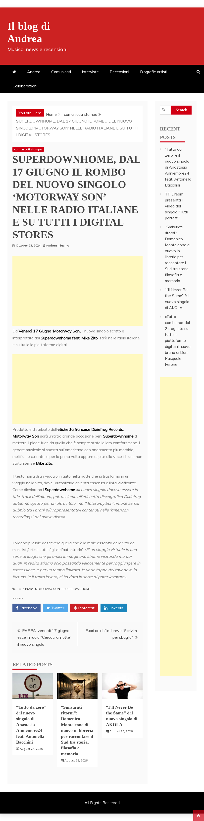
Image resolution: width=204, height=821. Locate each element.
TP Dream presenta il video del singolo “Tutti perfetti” (176, 205)
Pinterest (86, 607)
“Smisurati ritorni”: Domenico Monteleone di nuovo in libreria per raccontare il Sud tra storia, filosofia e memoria (77, 730)
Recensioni (119, 71)
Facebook (27, 607)
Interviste (90, 71)
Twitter (57, 607)
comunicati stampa (28, 149)
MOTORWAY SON (47, 589)
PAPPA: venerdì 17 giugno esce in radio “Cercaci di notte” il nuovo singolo (44, 637)
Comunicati (61, 71)
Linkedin (115, 607)
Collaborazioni (24, 85)
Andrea (33, 71)
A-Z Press (26, 589)
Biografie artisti (153, 71)
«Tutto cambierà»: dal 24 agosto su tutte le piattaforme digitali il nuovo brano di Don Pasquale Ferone (178, 340)
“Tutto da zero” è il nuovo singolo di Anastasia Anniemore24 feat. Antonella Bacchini (31, 725)
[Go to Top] (198, 815)
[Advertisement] (77, 291)
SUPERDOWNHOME (76, 589)
